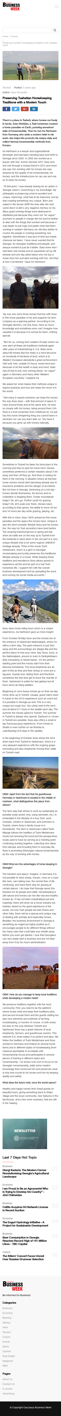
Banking (7, 1317)
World (6, 1346)
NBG (5, 1365)
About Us (7, 1379)
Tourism (7, 1332)
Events (6, 1341)
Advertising (8, 1393)
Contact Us (9, 1384)
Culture (6, 1337)
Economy (8, 1313)
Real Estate (9, 1356)
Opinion (7, 1351)
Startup (6, 1322)
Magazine (8, 1361)
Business (7, 1308)
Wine (5, 1327)
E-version (8, 1388)
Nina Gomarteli (19, 92)
